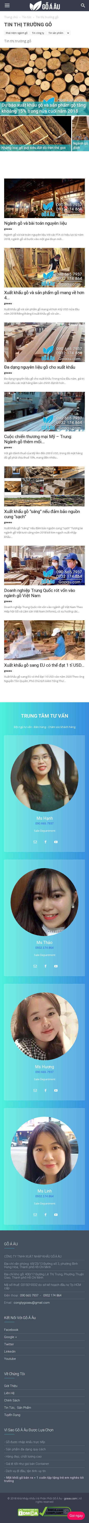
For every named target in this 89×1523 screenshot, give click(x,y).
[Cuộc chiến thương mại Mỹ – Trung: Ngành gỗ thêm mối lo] (44, 411)
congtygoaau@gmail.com (32, 1303)
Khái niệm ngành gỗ (17, 32)
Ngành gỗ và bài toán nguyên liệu (35, 223)
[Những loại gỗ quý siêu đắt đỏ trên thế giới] (35, 142)
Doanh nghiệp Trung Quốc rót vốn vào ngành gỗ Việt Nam (39, 593)
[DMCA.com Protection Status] (28, 1515)
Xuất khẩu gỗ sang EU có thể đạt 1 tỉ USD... (44, 665)
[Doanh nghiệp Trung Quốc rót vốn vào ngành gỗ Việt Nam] (44, 565)
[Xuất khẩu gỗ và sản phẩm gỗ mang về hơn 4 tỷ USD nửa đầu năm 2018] (44, 267)
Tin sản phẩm (55, 32)
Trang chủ (11, 17)
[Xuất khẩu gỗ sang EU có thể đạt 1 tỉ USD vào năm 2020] (44, 640)
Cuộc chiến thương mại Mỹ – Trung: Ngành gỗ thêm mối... (38, 439)
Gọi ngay (76, 1515)
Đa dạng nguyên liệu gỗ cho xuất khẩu (39, 367)
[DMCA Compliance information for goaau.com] (55, 1515)
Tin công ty (38, 32)
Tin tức (26, 17)
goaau (8, 228)
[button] (83, 5)
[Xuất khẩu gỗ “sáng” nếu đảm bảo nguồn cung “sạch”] (44, 486)
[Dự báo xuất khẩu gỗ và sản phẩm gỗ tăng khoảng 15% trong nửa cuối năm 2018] (44, 81)
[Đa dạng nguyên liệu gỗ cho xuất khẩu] (44, 342)
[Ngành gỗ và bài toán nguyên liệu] (44, 198)
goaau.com (70, 1498)
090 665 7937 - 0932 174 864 (40, 1295)
